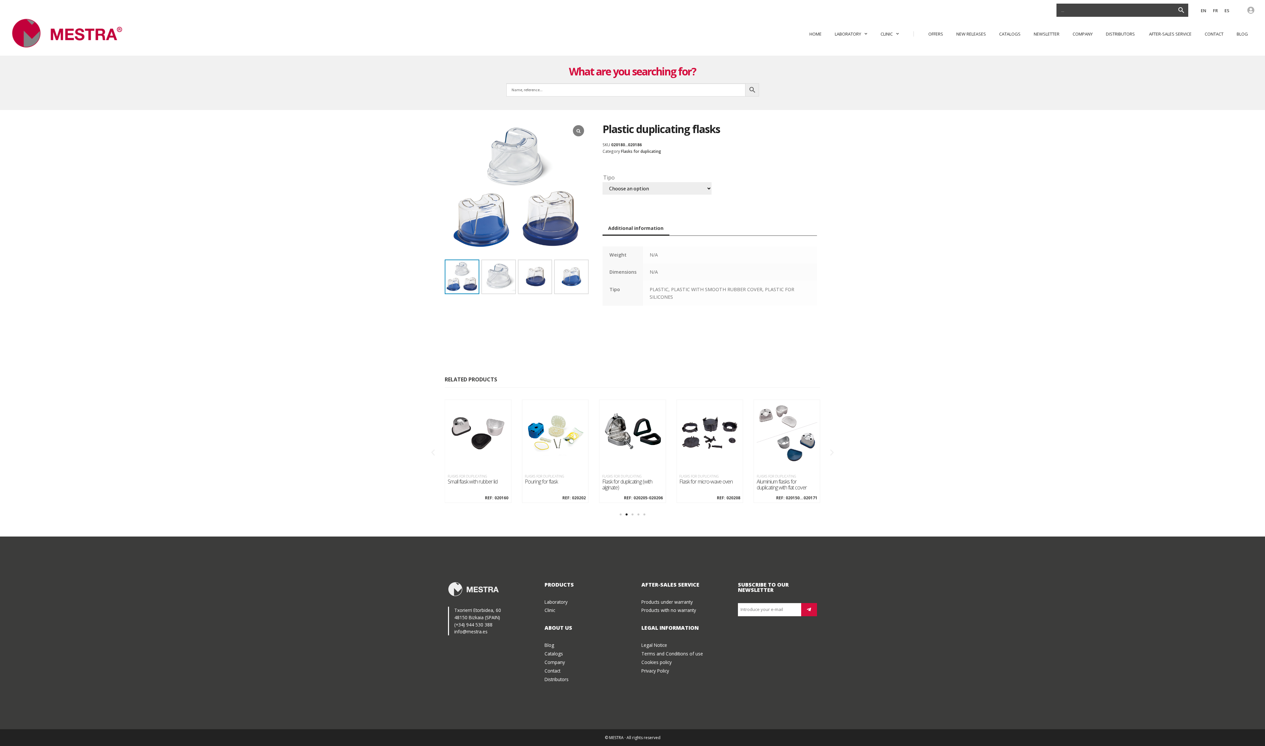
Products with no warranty (668, 610)
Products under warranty (667, 602)
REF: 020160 (496, 498)
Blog (1242, 34)
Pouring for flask (541, 482)
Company (1083, 34)
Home (815, 34)
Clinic (887, 34)
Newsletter (1046, 34)
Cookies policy (656, 662)
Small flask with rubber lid (472, 482)
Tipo (609, 177)
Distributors (1121, 34)
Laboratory (848, 34)
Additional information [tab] (635, 228)
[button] (433, 452)
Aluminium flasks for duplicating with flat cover (782, 484)
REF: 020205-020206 (643, 498)
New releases (971, 34)
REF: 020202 (573, 498)
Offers (935, 34)
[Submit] (809, 609)
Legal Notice (654, 645)
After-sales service (1170, 34)
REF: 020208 (728, 498)
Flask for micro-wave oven (706, 482)
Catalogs (1010, 34)
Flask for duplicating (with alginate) (627, 484)
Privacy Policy (655, 671)
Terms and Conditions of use (672, 653)
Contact (1214, 34)
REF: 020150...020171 (796, 498)
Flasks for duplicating (641, 151)
